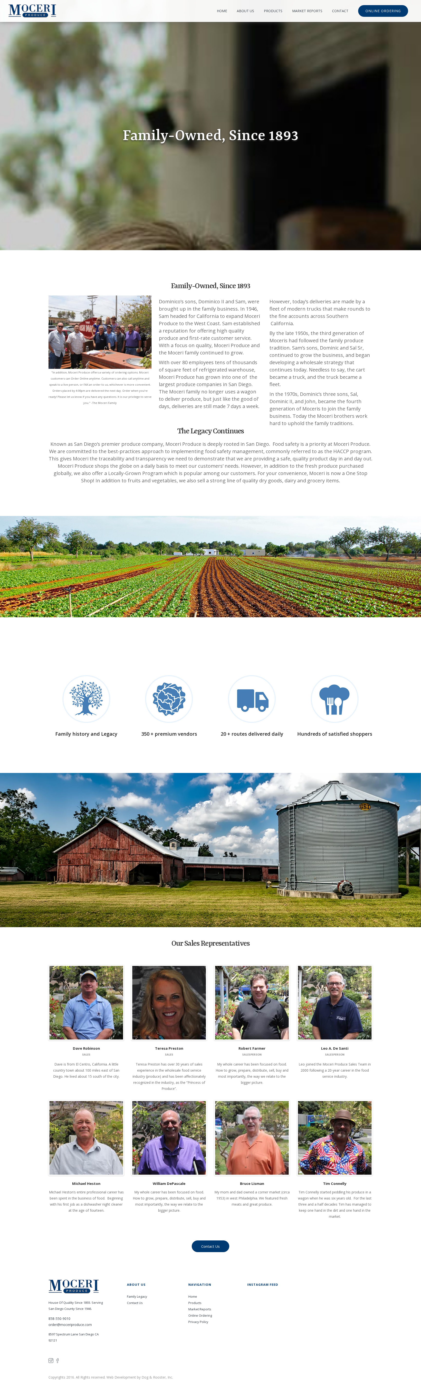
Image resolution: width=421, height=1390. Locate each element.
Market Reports (199, 1309)
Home (192, 1296)
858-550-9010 (59, 1318)
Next (130, 1003)
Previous (42, 1003)
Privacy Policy (198, 1322)
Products (194, 1303)
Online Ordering (200, 1315)
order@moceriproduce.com (70, 1324)
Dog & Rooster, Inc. (157, 1377)
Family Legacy (137, 1296)
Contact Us (135, 1303)
